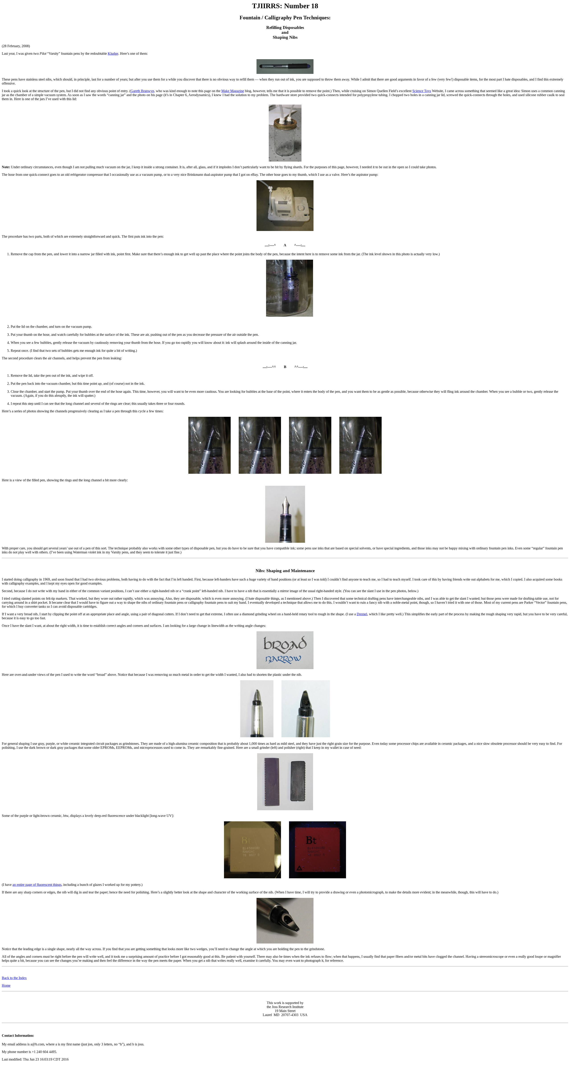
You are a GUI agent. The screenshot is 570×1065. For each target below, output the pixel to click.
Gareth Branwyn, (142, 91)
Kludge (113, 53)
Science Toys (421, 91)
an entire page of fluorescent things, (37, 885)
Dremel (362, 614)
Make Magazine (232, 91)
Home (6, 985)
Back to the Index (14, 978)
